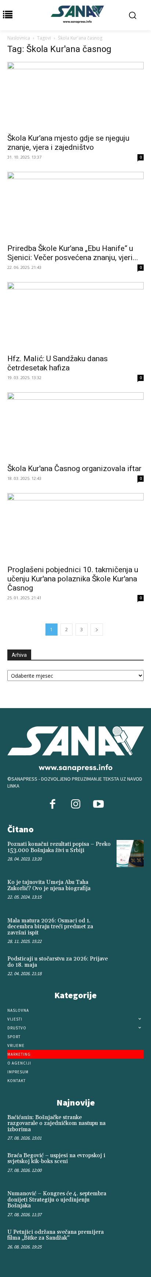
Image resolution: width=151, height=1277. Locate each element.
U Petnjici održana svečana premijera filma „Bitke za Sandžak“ (55, 1235)
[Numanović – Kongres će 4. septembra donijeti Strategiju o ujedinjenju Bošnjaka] (130, 1203)
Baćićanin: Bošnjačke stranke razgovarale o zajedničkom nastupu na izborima (56, 1123)
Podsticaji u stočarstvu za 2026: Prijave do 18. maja (57, 962)
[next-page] (97, 629)
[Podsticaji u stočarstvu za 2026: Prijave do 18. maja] (130, 968)
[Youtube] (98, 804)
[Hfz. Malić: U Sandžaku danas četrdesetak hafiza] (75, 315)
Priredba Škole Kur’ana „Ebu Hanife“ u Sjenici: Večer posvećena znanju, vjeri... (72, 253)
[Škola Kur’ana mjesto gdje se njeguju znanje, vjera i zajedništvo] (75, 95)
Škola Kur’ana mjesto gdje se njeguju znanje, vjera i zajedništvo (68, 143)
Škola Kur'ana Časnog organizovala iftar (74, 468)
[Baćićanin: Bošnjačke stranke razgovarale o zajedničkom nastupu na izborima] (130, 1126)
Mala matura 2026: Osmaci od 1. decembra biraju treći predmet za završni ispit (50, 926)
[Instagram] (75, 804)
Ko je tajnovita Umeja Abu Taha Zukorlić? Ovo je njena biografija (49, 885)
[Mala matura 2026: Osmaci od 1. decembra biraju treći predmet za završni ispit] (130, 930)
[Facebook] (52, 804)
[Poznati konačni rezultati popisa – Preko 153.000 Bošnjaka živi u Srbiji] (130, 853)
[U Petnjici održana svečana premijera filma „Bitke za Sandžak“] (130, 1241)
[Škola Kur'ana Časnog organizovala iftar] (75, 426)
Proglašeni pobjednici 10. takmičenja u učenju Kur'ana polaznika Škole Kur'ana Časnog (72, 578)
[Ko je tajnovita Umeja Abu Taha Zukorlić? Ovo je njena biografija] (130, 891)
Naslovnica (18, 38)
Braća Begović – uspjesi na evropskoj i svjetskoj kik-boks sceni (56, 1158)
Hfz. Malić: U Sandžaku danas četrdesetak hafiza (57, 363)
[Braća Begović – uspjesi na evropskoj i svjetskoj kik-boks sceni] (130, 1164)
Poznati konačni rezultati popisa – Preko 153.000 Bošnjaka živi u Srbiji (59, 847)
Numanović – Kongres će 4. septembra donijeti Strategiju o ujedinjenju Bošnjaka (56, 1199)
